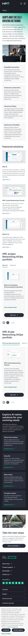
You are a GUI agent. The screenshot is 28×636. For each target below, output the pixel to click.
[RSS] (22, 583)
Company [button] (5, 589)
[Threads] (13, 583)
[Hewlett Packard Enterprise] (5, 4)
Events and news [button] (7, 598)
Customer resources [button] (8, 603)
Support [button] (4, 594)
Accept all (6, 630)
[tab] (5, 265)
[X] (7, 583)
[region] (14, 297)
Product (7, 567)
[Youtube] (19, 583)
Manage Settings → (6, 633)
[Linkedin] (3, 583)
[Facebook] (16, 583)
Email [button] (5, 571)
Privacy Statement (13, 627)
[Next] (7, 322)
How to (6, 564)
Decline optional (18, 630)
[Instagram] (10, 583)
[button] (21, 3)
